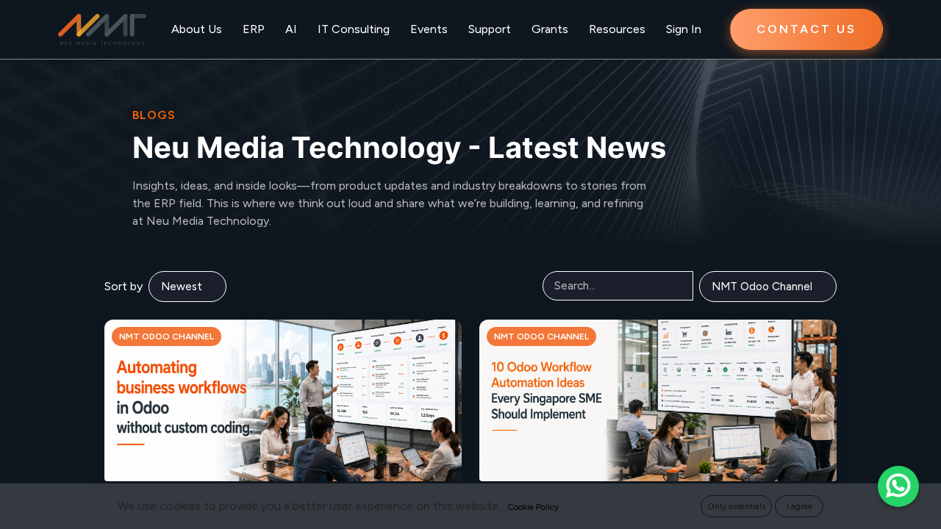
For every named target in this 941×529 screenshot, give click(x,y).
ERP (254, 29)
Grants (550, 29)
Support (489, 29)
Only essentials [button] (736, 506)
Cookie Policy (533, 507)
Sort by (123, 286)
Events (429, 29)
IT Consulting (354, 29)
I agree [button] (799, 506)
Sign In (683, 29)
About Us (196, 29)
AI (291, 29)
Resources (617, 29)
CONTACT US (806, 29)
